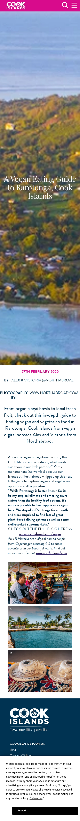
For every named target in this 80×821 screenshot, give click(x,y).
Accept (21, 810)
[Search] (65, 7)
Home (16, 6)
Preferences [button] (36, 798)
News (13, 750)
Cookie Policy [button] (20, 794)
